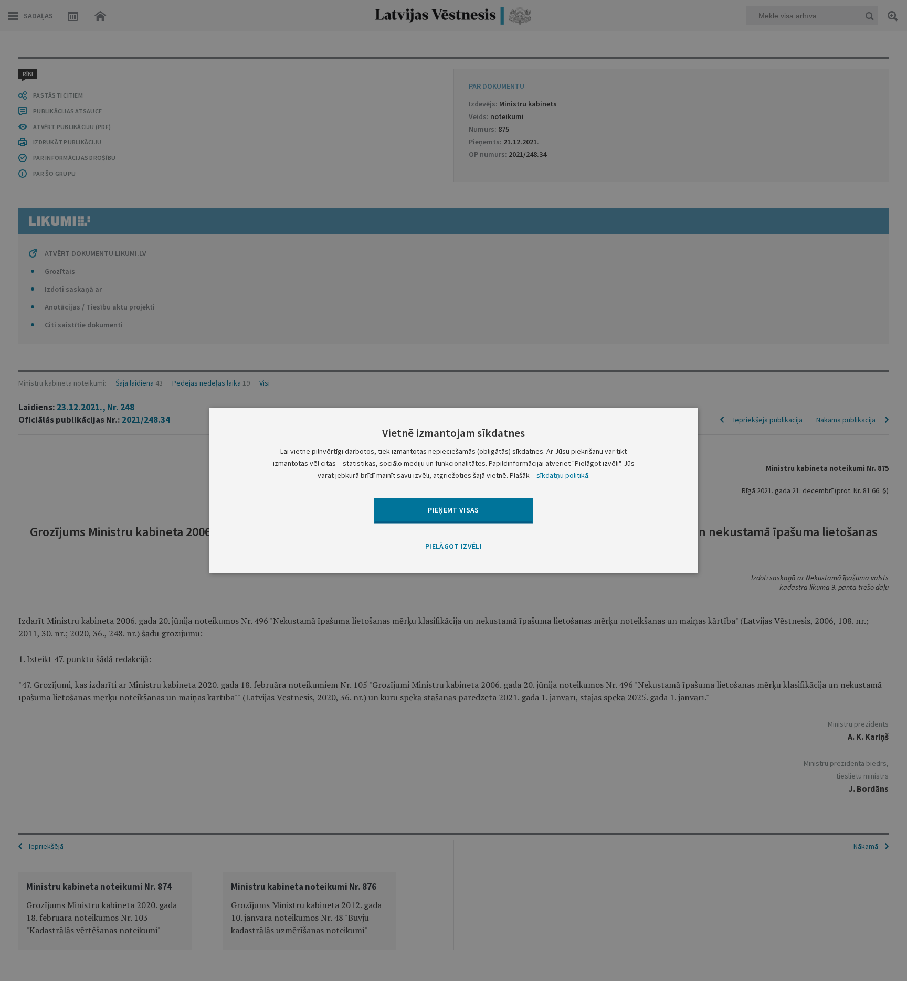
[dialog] (453, 490)
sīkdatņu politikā (562, 476)
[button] (453, 547)
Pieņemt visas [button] (453, 510)
